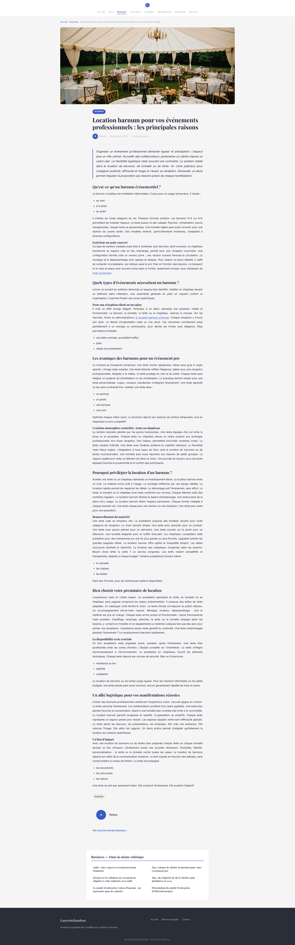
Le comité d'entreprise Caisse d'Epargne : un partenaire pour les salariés (117, 889)
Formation (135, 11)
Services (193, 11)
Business (121, 11)
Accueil (101, 11)
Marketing (180, 11)
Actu (111, 11)
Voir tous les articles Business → (110, 830)
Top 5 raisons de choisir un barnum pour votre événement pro (177, 869)
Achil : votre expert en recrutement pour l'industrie (114, 869)
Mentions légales (170, 919)
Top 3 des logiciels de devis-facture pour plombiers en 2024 (173, 879)
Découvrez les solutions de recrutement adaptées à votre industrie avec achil (114, 879)
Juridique (149, 11)
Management (164, 11)
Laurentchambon (73, 920)
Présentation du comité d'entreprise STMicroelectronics (171, 889)
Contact (186, 919)
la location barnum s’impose (152, 317)
